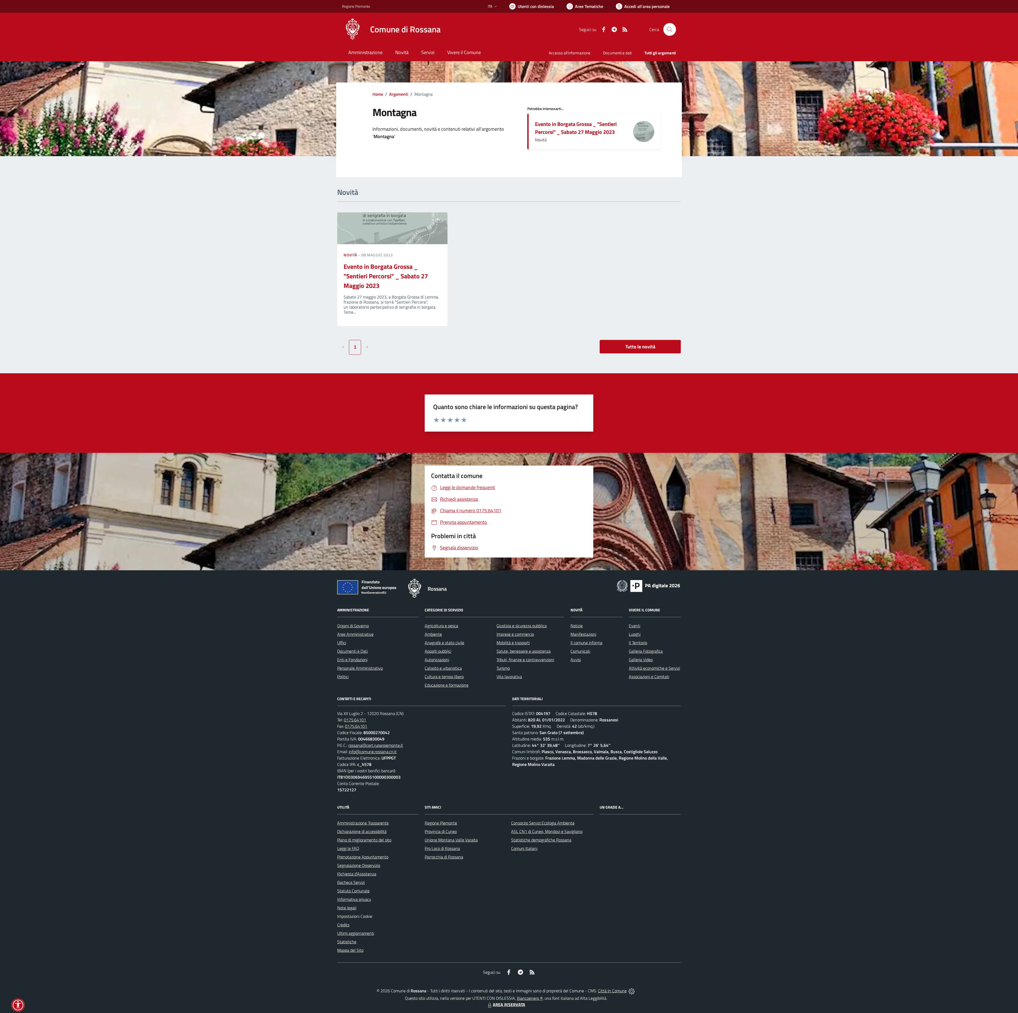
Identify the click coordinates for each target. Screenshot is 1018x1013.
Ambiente (433, 634)
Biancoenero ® (530, 998)
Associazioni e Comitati (649, 676)
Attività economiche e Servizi (654, 668)
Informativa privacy (354, 899)
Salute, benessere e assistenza (524, 651)
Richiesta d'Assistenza (356, 874)
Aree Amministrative (355, 634)
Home (377, 94)
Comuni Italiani (524, 848)
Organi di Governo (353, 625)
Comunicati (580, 651)
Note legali (346, 908)
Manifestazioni (583, 634)
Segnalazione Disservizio (358, 865)
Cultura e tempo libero (444, 676)
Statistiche (346, 942)
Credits (343, 925)
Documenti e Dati (352, 651)
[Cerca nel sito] (669, 29)
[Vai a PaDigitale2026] (648, 585)
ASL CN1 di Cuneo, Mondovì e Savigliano (546, 831)
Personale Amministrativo (360, 668)
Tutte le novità (640, 346)
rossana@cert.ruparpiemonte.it (375, 745)
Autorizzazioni (437, 659)
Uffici (341, 642)
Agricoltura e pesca (441, 625)
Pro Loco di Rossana (442, 848)
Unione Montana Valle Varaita (451, 840)
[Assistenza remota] (631, 991)
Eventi (634, 625)
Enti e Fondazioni (352, 659)
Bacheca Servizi (351, 882)
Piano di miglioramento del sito (364, 840)
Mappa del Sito (350, 950)
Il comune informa (586, 642)
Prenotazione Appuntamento (362, 857)
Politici (343, 676)
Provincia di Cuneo (441, 831)
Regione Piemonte (356, 6)
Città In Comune (612, 991)
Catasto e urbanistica (443, 668)
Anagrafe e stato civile (444, 642)
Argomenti (398, 94)
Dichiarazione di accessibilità (362, 831)
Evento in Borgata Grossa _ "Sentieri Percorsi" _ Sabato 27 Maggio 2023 (576, 128)
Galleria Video (641, 659)
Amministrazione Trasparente (363, 823)
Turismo (503, 668)
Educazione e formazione (446, 685)
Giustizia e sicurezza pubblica (522, 625)
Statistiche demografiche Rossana (541, 840)
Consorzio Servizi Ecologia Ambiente (542, 823)
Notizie (577, 625)
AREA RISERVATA (509, 1004)
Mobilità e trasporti (513, 642)
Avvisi (576, 659)
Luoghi (634, 634)
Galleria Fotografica (646, 651)
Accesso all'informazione (569, 53)
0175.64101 (355, 720)
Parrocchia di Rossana (444, 857)
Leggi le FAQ (348, 848)
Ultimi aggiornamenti (355, 933)
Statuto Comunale (353, 891)
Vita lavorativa (509, 676)
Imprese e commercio (515, 634)
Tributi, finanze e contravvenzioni (525, 659)
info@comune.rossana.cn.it (373, 751)
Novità (351, 255)
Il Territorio (638, 642)
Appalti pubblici (438, 651)
